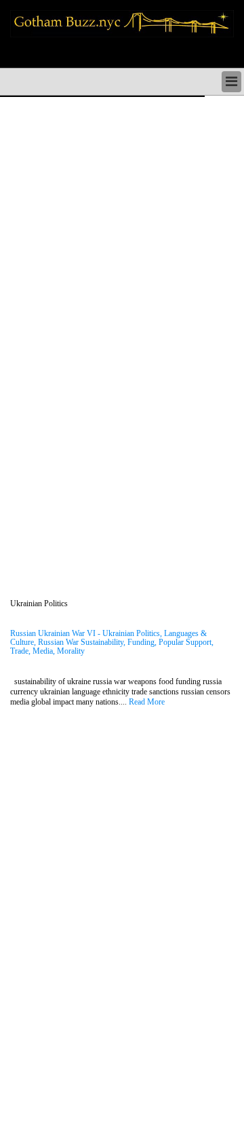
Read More (147, 702)
